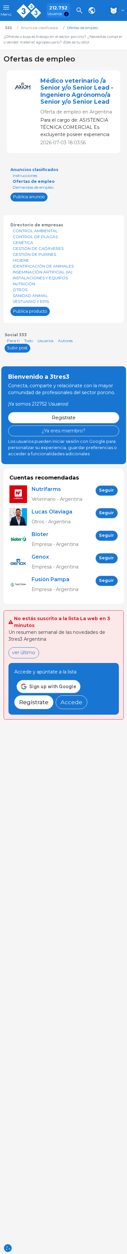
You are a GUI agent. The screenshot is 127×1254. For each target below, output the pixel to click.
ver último (23, 652)
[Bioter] (20, 540)
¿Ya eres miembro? (63, 431)
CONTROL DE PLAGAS (35, 236)
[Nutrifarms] (20, 494)
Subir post (17, 347)
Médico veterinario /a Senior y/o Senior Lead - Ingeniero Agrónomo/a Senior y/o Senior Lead (76, 91)
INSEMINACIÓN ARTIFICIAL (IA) (42, 272)
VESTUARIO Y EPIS (31, 301)
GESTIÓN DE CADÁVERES (38, 248)
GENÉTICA (23, 242)
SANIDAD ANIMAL (30, 295)
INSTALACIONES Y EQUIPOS (40, 277)
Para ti (13, 340)
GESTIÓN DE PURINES (34, 254)
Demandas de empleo (33, 187)
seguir (106, 490)
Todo (28, 340)
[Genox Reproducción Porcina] (20, 562)
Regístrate (64, 418)
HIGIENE (21, 260)
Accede (71, 702)
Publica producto (30, 311)
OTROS (20, 289)
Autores (65, 340)
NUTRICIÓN (24, 283)
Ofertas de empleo (34, 181)
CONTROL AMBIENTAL (35, 230)
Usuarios (45, 340)
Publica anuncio (29, 196)
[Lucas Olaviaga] (20, 517)
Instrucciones (25, 175)
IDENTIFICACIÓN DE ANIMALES (43, 266)
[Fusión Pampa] (20, 585)
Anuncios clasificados (34, 169)
